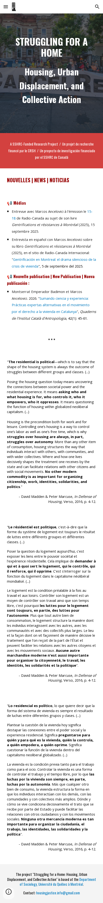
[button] (5, 6)
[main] (51, 47)
